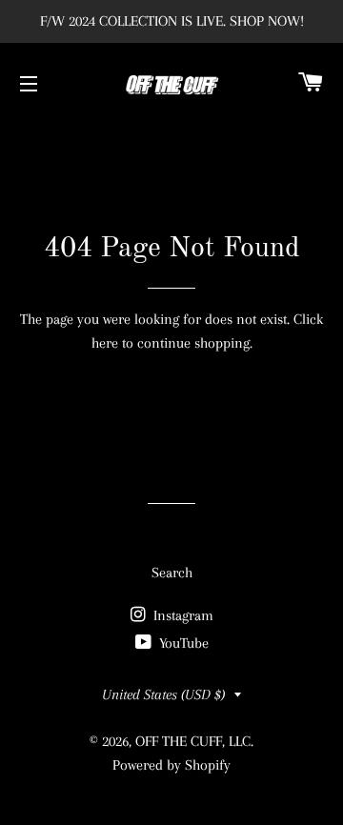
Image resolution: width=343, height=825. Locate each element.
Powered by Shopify (171, 765)
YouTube (182, 643)
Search (171, 572)
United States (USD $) (163, 694)
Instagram (181, 615)
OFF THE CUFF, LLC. (194, 741)
